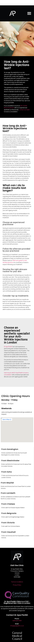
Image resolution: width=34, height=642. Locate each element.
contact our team (24, 110)
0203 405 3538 (17, 621)
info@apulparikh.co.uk (17, 626)
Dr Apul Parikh (8, 347)
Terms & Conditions (17, 582)
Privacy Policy (17, 585)
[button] (29, 13)
